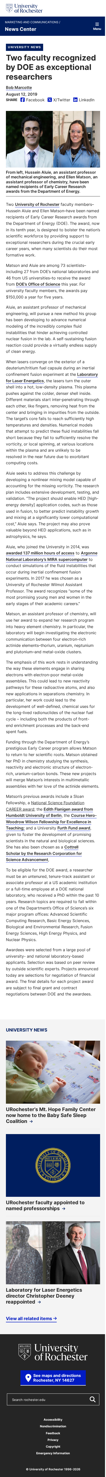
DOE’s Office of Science (38, 284)
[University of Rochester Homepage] (24, 8)
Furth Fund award (73, 828)
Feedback (53, 1433)
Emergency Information (53, 1453)
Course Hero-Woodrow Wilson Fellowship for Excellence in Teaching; (51, 822)
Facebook (32, 100)
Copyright (53, 1446)
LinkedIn (83, 100)
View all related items (29, 1318)
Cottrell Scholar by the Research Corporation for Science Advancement (44, 853)
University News (24, 47)
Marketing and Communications (32, 22)
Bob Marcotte (19, 87)
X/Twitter (59, 100)
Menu (97, 28)
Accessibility (53, 1419)
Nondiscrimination (53, 1426)
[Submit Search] (92, 1399)
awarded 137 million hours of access (40, 553)
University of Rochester (37, 204)
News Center (20, 29)
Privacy (53, 1440)
